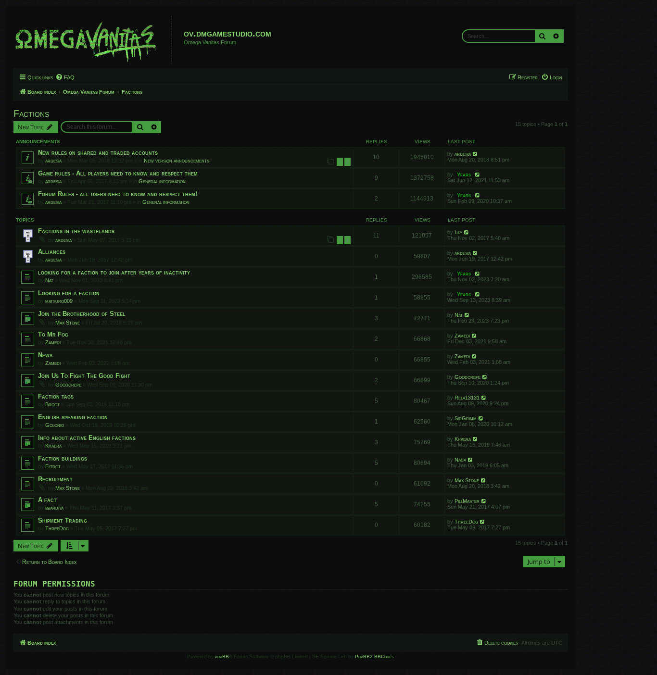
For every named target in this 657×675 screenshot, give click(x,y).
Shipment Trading (62, 520)
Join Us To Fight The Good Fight (84, 375)
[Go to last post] (475, 154)
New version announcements (176, 160)
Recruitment (55, 479)
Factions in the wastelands (76, 231)
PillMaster (467, 501)
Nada (460, 459)
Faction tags (56, 396)
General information (162, 181)
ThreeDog (57, 528)
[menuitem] (65, 77)
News (45, 355)
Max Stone (67, 322)
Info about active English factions (87, 437)
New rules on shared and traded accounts (98, 152)
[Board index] (94, 40)
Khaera (53, 446)
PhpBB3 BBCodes (374, 656)
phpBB (222, 656)
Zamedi (53, 342)
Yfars (464, 174)
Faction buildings (62, 458)
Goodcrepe (68, 385)
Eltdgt (53, 466)
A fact (47, 499)
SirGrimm (466, 418)
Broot (52, 404)
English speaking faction (73, 417)
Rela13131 (467, 397)
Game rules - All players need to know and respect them (118, 173)
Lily (458, 232)
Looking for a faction (69, 293)
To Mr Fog (53, 334)
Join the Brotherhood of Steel (82, 313)
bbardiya (54, 508)
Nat (49, 280)
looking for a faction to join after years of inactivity (114, 272)
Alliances (51, 251)
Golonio (54, 425)
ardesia (53, 160)
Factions (31, 113)
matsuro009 (59, 301)
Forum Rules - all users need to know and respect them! (117, 194)
